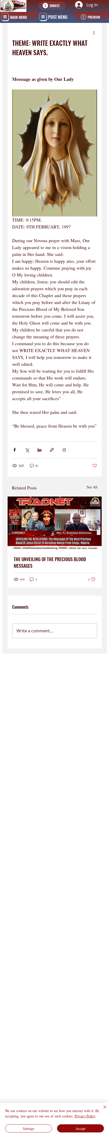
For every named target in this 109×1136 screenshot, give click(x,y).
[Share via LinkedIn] (39, 449)
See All (92, 487)
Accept (80, 1128)
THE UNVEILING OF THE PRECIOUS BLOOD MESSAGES (50, 562)
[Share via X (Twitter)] (27, 449)
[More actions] (94, 33)
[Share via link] (51, 449)
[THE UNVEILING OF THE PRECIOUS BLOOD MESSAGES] (55, 523)
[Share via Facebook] (14, 449)
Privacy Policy (85, 1116)
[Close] (102, 1110)
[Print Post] (64, 449)
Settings (28, 1128)
